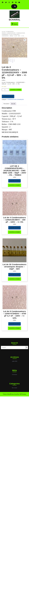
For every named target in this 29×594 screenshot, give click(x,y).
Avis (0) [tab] (13, 103)
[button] (24, 40)
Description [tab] (6, 103)
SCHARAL (14, 19)
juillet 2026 (14, 361)
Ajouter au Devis (8, 96)
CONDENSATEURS (11, 33)
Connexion (14, 374)
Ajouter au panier (15, 89)
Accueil (3, 31)
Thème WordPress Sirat (10, 394)
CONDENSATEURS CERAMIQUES (15, 99)
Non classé (14, 387)
